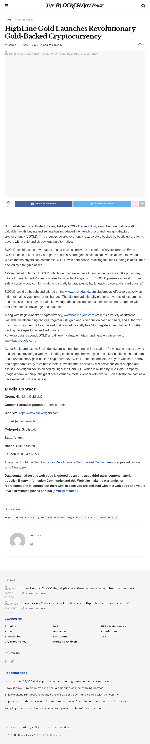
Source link (12, 509)
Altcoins (10, 626)
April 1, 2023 (30, 44)
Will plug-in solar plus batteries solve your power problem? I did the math (54, 708)
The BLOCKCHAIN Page (75, 6)
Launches (89, 517)
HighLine (73, 517)
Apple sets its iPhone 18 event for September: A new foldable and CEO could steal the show (66, 701)
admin (12, 44)
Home (8, 19)
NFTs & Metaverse (113, 626)
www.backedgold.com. (78, 278)
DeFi (56, 626)
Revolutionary (108, 517)
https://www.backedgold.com (38, 413)
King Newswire (15, 467)
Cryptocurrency (24, 19)
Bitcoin (9, 631)
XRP (103, 636)
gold (41, 517)
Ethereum (60, 636)
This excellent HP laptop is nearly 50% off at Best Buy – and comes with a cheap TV (62, 694)
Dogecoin (59, 631)
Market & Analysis (65, 641)
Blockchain (12, 636)
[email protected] (65, 491)
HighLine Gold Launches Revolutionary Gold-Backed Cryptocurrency (68, 462)
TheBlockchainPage (25, 735)
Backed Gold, (87, 226)
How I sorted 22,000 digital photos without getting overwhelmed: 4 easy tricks (79, 588)
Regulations (109, 631)
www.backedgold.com (80, 291)
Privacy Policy (30, 727)
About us (10, 727)
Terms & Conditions (58, 727)
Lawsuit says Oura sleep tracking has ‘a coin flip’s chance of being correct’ (75, 603)
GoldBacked (56, 517)
